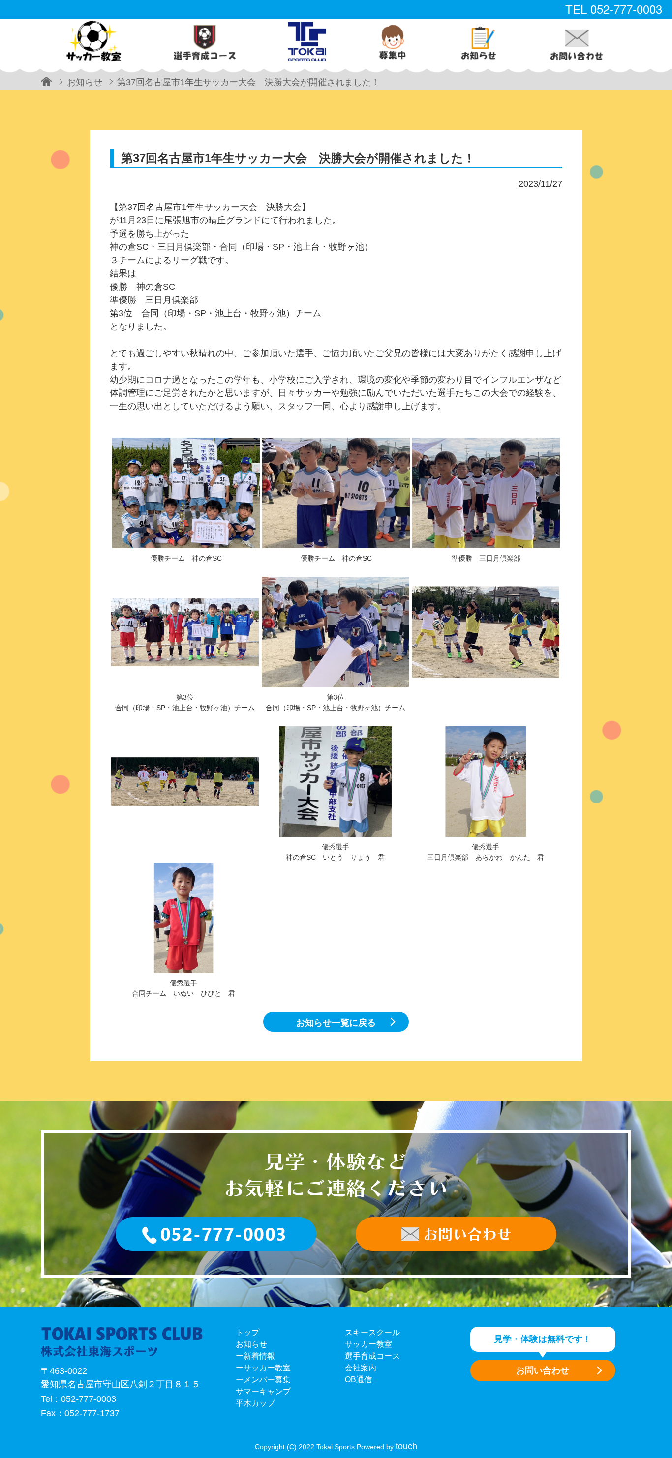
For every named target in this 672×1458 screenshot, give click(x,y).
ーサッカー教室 (263, 1368)
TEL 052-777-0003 (613, 8)
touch (406, 1446)
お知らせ (251, 1344)
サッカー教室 (368, 1344)
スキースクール (372, 1332)
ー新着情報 (255, 1356)
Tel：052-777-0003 (78, 1399)
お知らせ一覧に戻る (336, 1023)
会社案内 (360, 1368)
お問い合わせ (542, 1370)
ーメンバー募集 (263, 1379)
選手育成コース (372, 1356)
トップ (247, 1332)
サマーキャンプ (263, 1391)
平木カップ (255, 1403)
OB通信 (358, 1379)
